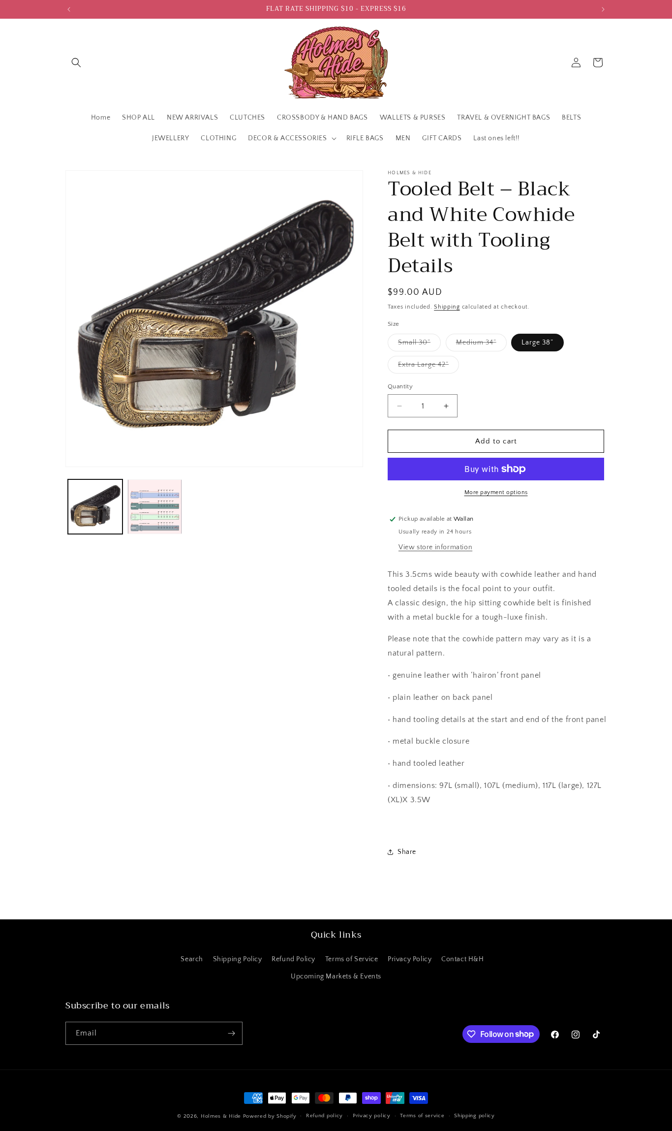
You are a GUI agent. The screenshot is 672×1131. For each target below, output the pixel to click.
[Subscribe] (231, 1033)
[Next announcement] (603, 9)
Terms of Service (351, 959)
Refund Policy (293, 959)
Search (192, 959)
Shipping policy (474, 1116)
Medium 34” (481, 344)
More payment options (496, 492)
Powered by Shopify (270, 1116)
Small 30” (419, 344)
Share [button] (406, 852)
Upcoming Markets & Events (336, 976)
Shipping (447, 307)
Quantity (400, 386)
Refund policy (324, 1116)
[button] (76, 62)
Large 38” (537, 342)
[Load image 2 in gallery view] (154, 506)
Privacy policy (372, 1116)
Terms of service (422, 1116)
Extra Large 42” (428, 367)
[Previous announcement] (69, 9)
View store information (435, 547)
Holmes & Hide (221, 1116)
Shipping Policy (237, 959)
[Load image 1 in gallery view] (95, 506)
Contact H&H (462, 959)
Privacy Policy (409, 959)
